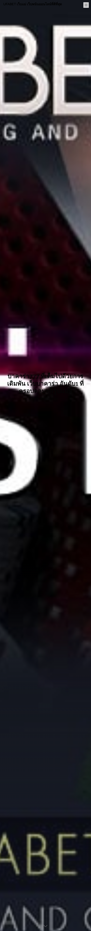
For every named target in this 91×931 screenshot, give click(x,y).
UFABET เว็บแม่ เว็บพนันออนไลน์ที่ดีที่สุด (32, 4)
